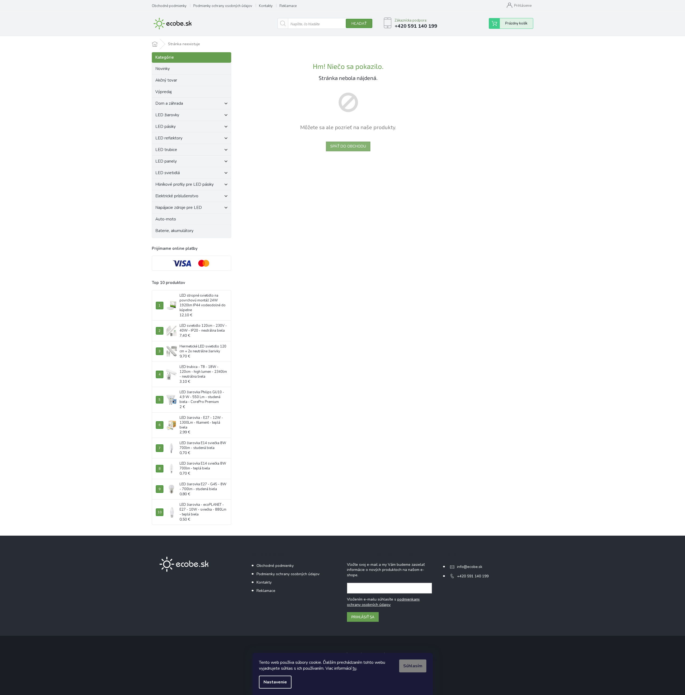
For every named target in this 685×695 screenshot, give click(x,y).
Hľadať (359, 23)
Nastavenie (275, 682)
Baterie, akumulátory (174, 230)
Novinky (162, 68)
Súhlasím (412, 666)
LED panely (166, 161)
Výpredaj (163, 91)
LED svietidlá (167, 172)
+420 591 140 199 (473, 576)
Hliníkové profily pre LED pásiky (184, 184)
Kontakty (266, 5)
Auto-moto (165, 219)
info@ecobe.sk (469, 566)
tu (354, 668)
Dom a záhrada (169, 103)
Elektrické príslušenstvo (176, 196)
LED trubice (166, 149)
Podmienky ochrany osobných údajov (222, 5)
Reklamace (288, 5)
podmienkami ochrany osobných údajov (383, 602)
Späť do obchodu (348, 146)
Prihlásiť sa (362, 617)
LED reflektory (168, 138)
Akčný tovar (166, 80)
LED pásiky (165, 126)
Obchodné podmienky (169, 5)
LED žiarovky (167, 115)
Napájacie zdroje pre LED (178, 207)
